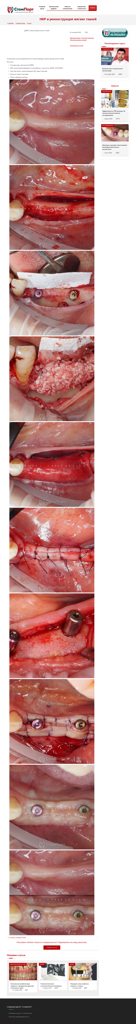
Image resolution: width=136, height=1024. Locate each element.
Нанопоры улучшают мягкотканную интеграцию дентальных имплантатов (114, 147)
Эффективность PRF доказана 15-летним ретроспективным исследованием (113, 113)
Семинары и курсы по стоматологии (20, 1013)
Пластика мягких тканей (78, 40)
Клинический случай (76, 45)
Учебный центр (42, 7)
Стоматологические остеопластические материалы (51, 985)
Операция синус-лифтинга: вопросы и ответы (79, 985)
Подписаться (51, 947)
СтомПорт (10, 23)
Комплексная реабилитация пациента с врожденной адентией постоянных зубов (22, 986)
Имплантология (75, 38)
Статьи (92, 7)
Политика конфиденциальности (19, 1017)
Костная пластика (87, 38)
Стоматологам (20, 23)
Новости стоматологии (67, 7)
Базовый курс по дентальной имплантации (112, 70)
